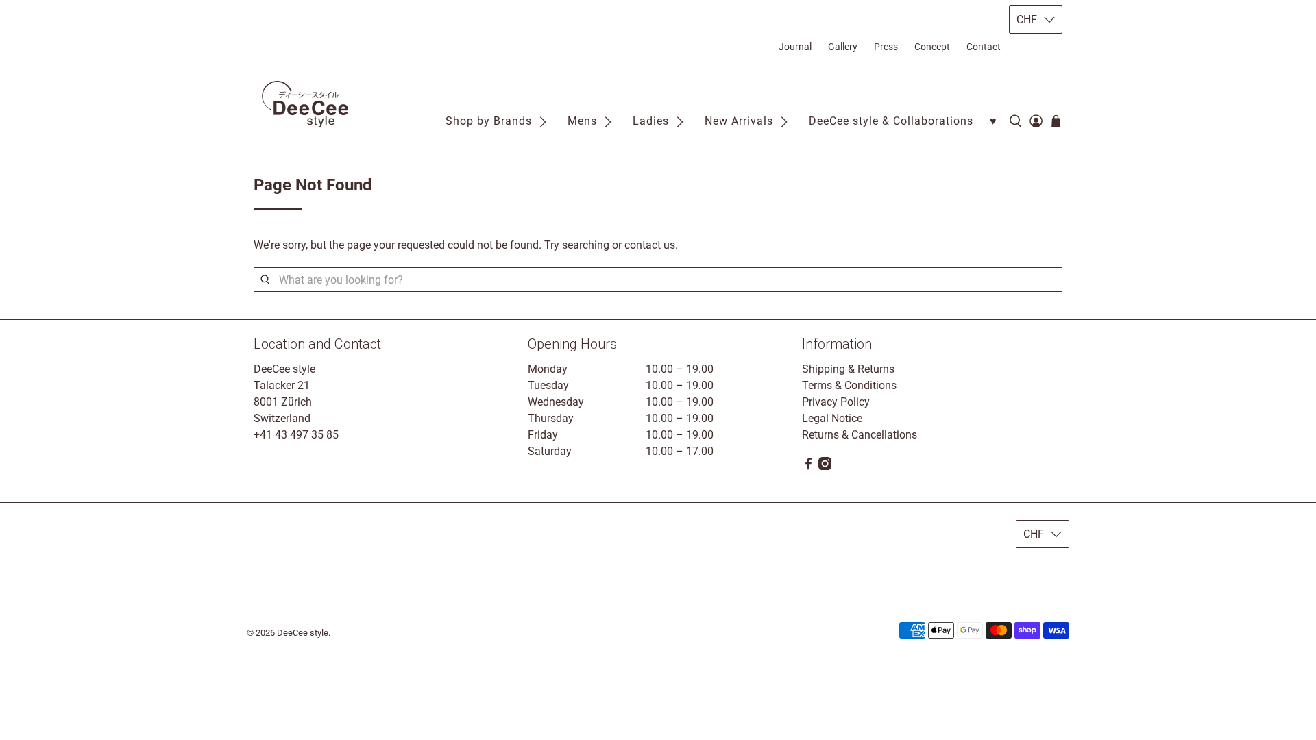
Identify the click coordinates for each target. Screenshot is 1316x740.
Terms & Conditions (849, 385)
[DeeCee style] (305, 104)
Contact (983, 46)
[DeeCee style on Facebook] (808, 466)
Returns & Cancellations (859, 434)
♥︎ (993, 120)
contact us (649, 244)
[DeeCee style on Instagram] (824, 466)
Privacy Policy (836, 401)
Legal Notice (832, 418)
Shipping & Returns (848, 368)
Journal (795, 46)
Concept (932, 46)
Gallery (842, 46)
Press (886, 46)
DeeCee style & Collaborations (891, 120)
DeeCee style (302, 633)
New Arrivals (739, 120)
